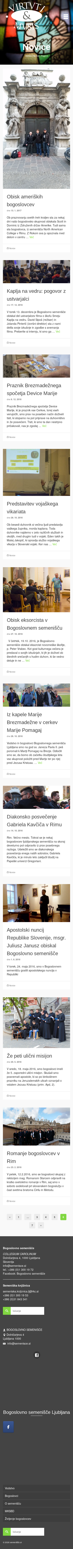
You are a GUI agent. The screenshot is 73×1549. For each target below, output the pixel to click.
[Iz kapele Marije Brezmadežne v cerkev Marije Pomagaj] (36, 694)
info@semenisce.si (14, 1266)
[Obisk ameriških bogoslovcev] (36, 128)
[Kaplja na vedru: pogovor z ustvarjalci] (36, 271)
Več (31, 237)
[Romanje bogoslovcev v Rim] (36, 1126)
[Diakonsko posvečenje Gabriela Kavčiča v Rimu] (36, 797)
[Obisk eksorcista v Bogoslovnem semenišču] (36, 589)
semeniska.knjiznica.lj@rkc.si (21, 1291)
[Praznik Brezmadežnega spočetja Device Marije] (36, 365)
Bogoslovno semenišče (31, 1273)
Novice (12, 248)
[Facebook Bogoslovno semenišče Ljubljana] (8, 1427)
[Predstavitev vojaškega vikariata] (36, 472)
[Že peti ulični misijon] (36, 1022)
